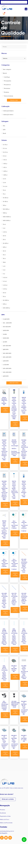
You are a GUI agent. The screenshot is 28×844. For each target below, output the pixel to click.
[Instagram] (10, 838)
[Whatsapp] (2, 838)
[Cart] (4, 14)
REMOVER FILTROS (14, 383)
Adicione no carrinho (5, 410)
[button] (26, 9)
